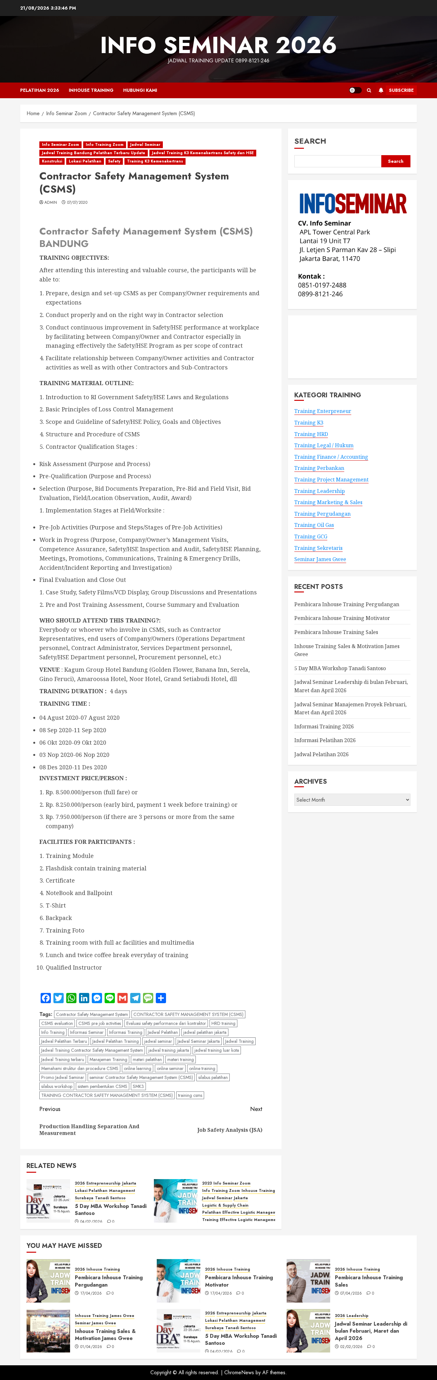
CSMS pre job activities (99, 1023)
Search (310, 141)
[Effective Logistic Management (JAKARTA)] (175, 1201)
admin (50, 202)
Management (122, 1191)
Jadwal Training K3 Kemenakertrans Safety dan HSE (203, 153)
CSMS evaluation (57, 1023)
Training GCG (310, 536)
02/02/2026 (351, 1347)
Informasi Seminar (87, 1032)
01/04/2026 (91, 1347)
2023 (207, 1183)
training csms (190, 1095)
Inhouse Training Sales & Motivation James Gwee (105, 1335)
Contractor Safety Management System (92, 1014)
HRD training (223, 1023)
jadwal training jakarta (168, 1050)
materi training (180, 1059)
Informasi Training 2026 (324, 726)
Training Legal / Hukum (324, 445)
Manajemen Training (108, 1059)
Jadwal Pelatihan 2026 (321, 754)
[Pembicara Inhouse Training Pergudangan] (48, 1281)
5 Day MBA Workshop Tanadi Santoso (111, 1209)
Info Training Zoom (104, 144)
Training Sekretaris (318, 547)
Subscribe (401, 90)
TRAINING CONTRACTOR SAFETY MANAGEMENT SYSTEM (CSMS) (107, 1095)
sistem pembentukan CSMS (102, 1086)
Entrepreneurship (103, 1183)
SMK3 (138, 1086)
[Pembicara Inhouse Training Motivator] (178, 1281)
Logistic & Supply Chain (225, 1205)
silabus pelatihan (213, 1077)
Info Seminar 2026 (218, 45)
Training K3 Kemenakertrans (155, 161)
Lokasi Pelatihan (85, 161)
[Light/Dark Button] (355, 90)
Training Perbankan (319, 468)
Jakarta (129, 1183)
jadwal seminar (158, 1041)
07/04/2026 (351, 1293)
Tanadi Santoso (110, 1198)
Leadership (357, 1316)
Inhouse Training (91, 90)
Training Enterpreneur (322, 411)
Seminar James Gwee (320, 559)
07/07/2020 (77, 202)
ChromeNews (239, 1372)
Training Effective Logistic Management (241, 1220)
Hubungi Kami (140, 90)
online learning (137, 1068)
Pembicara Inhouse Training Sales (336, 632)
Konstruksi (52, 161)
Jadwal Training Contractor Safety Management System (92, 1050)
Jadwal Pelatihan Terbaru (64, 1041)
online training (202, 1068)
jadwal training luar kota (217, 1050)
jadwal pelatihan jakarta (204, 1032)
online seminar (170, 1068)
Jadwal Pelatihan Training (115, 1041)
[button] (369, 90)
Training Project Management (331, 479)
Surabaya (84, 1198)
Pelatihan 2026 (39, 90)
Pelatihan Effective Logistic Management (242, 1212)
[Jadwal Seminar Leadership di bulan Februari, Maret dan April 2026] (308, 1330)
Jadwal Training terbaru (62, 1059)
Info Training (53, 1032)
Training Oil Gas (314, 524)
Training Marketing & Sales (328, 502)
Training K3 (308, 422)
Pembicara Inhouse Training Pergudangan (346, 604)
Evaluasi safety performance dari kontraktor (166, 1023)
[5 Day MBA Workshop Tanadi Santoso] (48, 1201)
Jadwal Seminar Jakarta (199, 1041)
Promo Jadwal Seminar (62, 1077)
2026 (80, 1183)
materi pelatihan (147, 1059)
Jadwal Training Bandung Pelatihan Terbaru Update (93, 153)
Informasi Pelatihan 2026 (325, 740)
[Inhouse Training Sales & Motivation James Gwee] (48, 1330)
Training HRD (311, 434)
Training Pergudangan (322, 513)
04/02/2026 (91, 1222)
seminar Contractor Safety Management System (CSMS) (141, 1077)
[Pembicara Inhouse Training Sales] (308, 1281)
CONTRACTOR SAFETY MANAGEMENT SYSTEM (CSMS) (188, 1014)
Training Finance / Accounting (331, 456)
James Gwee (122, 1316)
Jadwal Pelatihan (163, 1032)
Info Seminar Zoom (60, 144)
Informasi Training (125, 1032)
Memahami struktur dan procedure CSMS (79, 1068)
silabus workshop (56, 1086)
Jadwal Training (239, 1041)
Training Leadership (319, 491)
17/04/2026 (91, 1293)
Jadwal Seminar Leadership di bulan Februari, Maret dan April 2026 (371, 1331)
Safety (114, 161)
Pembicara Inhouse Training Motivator (342, 618)
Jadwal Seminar (145, 144)
